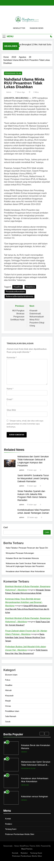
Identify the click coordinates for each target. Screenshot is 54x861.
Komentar (12, 357)
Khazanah (9, 696)
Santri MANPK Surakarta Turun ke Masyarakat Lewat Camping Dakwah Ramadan (33, 478)
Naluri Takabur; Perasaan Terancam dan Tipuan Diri (27, 548)
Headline (17, 287)
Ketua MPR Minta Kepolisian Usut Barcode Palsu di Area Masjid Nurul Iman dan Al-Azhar (27, 609)
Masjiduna (30, 287)
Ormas (8, 706)
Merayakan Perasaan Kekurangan (20, 553)
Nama (10, 389)
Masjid (8, 701)
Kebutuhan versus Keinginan (34, 780)
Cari (5, 527)
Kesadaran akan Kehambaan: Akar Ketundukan (25, 571)
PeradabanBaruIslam (15, 292)
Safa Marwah (10, 716)
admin (8, 92)
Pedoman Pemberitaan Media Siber (19, 834)
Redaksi (8, 824)
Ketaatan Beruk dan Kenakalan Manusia (22, 558)
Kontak (8, 819)
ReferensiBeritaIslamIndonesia (19, 296)
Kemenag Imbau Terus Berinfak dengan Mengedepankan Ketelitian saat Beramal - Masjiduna (24, 602)
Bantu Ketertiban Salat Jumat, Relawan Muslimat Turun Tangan (25, 637)
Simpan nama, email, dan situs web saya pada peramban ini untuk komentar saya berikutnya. (25, 424)
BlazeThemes (26, 849)
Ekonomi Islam (11, 675)
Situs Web (11, 410)
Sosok (7, 721)
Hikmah (8, 690)
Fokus (7, 680)
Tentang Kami (10, 829)
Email (10, 399)
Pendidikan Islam (13, 73)
